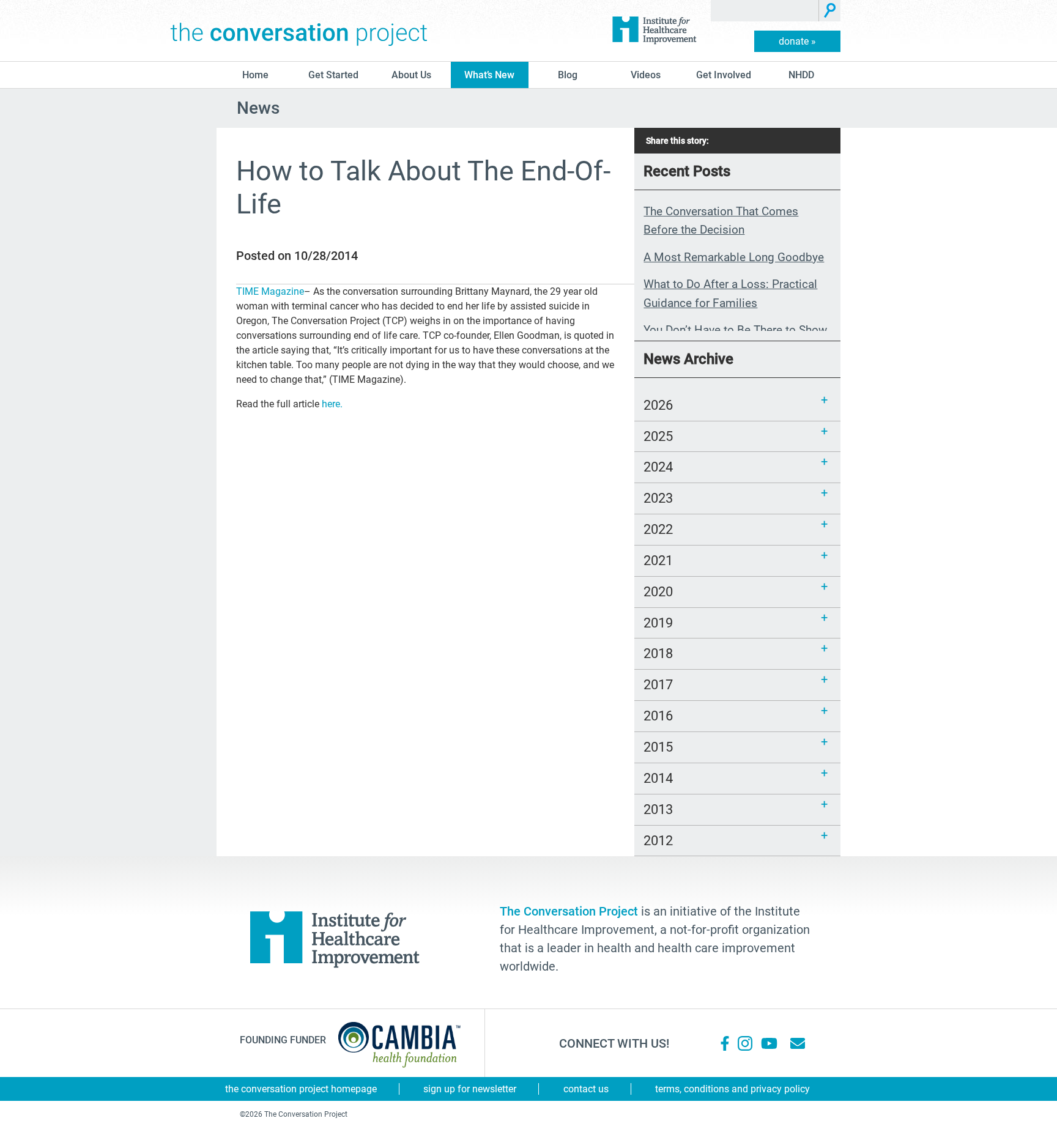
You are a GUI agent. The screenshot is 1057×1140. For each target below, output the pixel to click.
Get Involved (723, 75)
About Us (411, 75)
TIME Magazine (270, 291)
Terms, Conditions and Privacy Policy (732, 1089)
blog (567, 75)
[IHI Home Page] (654, 30)
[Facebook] (724, 1043)
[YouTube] (768, 1043)
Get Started (333, 75)
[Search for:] (765, 10)
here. (332, 404)
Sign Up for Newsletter (469, 1089)
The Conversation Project (299, 30)
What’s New (489, 75)
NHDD (801, 75)
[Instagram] (745, 1043)
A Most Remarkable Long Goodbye (733, 257)
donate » (797, 41)
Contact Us (586, 1089)
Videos (646, 75)
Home (255, 75)
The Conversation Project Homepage (301, 1089)
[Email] (797, 1043)
